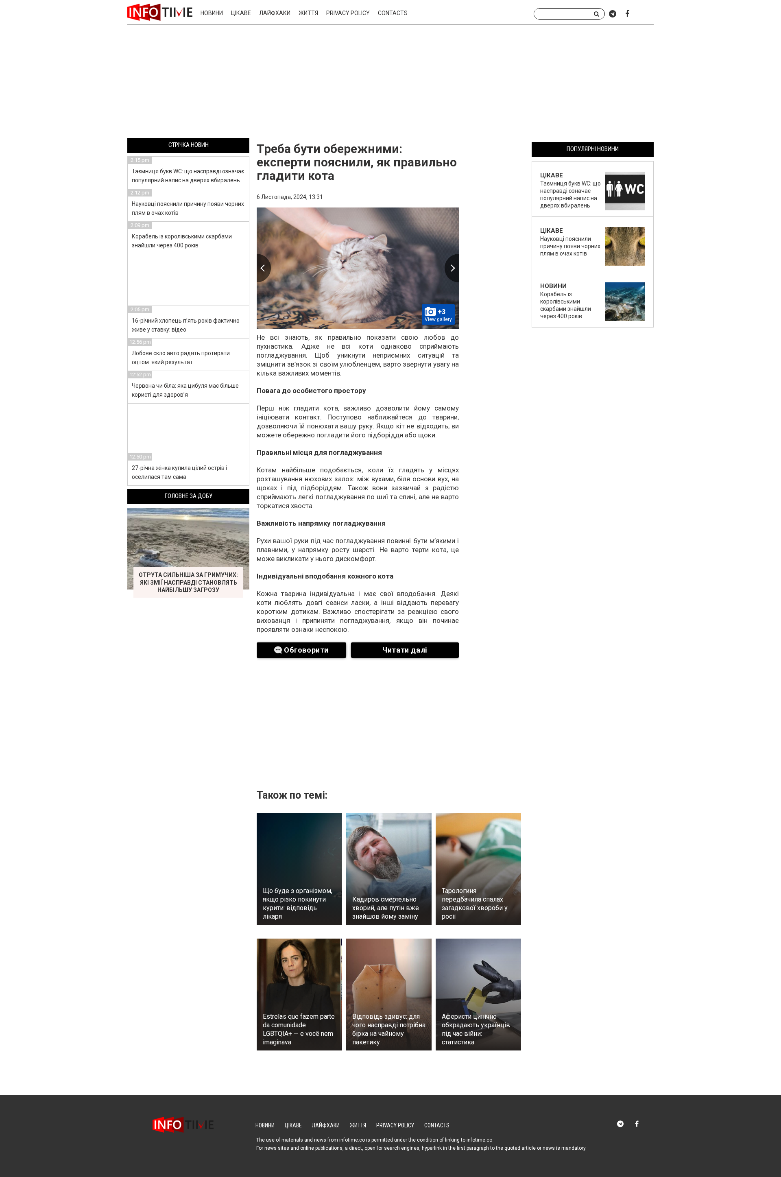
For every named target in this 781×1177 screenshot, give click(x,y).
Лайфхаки (274, 13)
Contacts (393, 13)
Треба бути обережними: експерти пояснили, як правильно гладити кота (357, 162)
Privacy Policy (348, 13)
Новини (212, 13)
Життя (308, 13)
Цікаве (241, 13)
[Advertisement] (390, 82)
